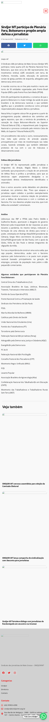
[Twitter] (9, 672)
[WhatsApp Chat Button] (43, 716)
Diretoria (4, 689)
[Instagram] (15, 672)
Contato (4, 693)
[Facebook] (3, 672)
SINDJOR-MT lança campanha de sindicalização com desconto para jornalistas (23, 559)
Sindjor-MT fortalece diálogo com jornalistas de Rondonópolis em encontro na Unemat (23, 622)
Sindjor (4, 686)
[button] (46, 11)
